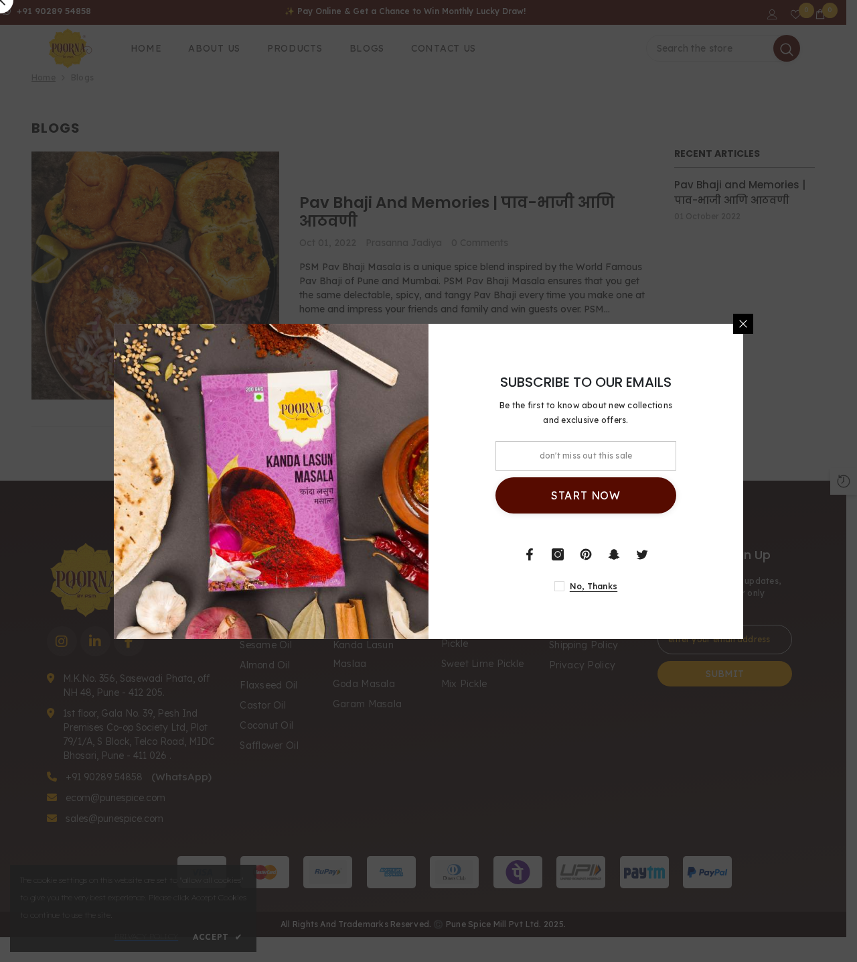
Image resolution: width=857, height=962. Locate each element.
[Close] (743, 324)
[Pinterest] (586, 554)
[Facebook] (530, 554)
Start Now (586, 495)
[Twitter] (642, 554)
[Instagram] (558, 554)
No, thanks (593, 586)
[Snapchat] (614, 554)
